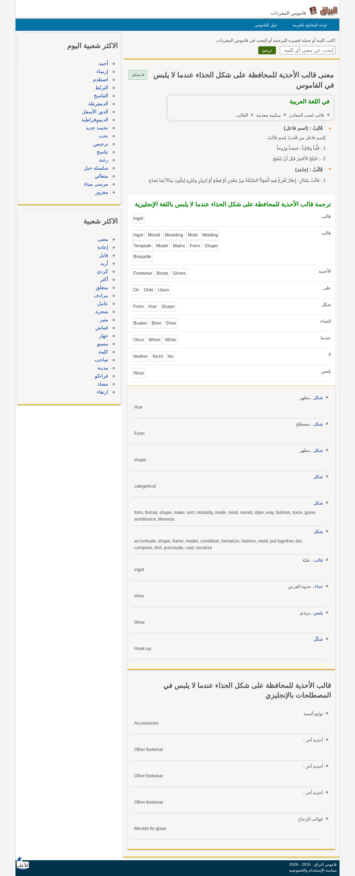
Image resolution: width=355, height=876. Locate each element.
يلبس (318, 612)
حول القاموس (266, 25)
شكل (318, 397)
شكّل (318, 639)
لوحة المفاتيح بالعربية (310, 25)
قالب (318, 560)
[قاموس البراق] (323, 11)
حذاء (319, 586)
